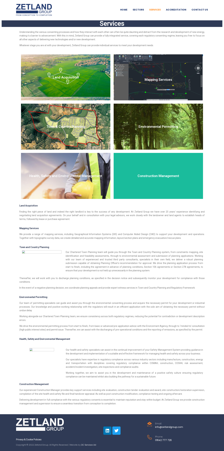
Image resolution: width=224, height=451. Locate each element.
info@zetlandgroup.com (169, 427)
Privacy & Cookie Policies (28, 439)
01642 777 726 (163, 440)
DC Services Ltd (88, 444)
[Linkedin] (107, 431)
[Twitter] (116, 431)
